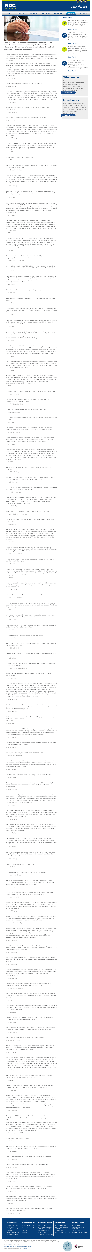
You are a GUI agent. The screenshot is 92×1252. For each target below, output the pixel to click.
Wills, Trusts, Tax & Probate (12, 1229)
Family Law (10, 1227)
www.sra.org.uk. (8, 1244)
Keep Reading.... (73, 29)
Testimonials (71, 13)
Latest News (58, 13)
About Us (21, 13)
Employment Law (12, 1234)
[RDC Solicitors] (17, 6)
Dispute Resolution (13, 1232)
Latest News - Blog (28, 1225)
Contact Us (83, 13)
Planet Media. (24, 1248)
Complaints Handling (27, 1246)
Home (9, 13)
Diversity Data (20, 1246)
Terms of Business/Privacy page (10, 1246)
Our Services (46, 13)
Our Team (33, 13)
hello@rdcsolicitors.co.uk (45, 1234)
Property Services (12, 1225)
